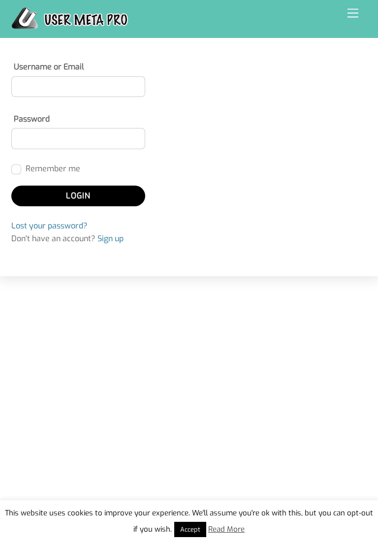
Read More (226, 529)
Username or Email (49, 67)
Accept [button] (190, 529)
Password (32, 119)
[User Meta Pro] (69, 25)
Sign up (110, 238)
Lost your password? (49, 226)
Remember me (52, 168)
